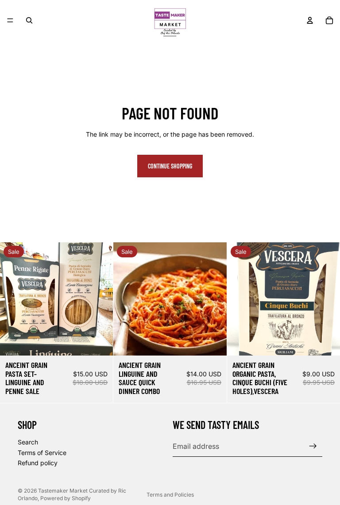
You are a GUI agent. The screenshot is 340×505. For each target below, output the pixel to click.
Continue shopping (170, 166)
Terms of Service (42, 452)
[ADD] (100, 342)
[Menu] (10, 20)
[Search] (29, 20)
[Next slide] (99, 299)
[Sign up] (313, 446)
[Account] (310, 20)
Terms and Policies (170, 494)
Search (28, 442)
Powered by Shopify (65, 498)
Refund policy (38, 463)
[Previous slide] (13, 299)
